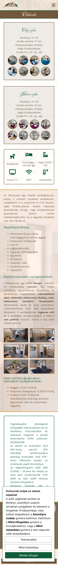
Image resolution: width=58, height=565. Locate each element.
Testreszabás (28, 539)
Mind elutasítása (29, 547)
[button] (53, 5)
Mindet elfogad (28, 555)
